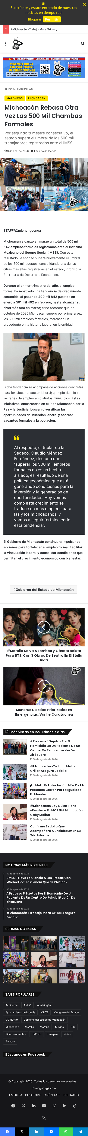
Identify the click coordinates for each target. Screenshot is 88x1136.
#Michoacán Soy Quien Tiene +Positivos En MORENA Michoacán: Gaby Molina (57, 810)
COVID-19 (12, 1019)
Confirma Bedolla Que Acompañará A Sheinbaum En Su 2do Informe (55, 830)
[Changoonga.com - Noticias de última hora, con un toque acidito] (17, 43)
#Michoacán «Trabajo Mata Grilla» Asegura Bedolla (44, 29)
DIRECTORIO (33, 1095)
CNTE (44, 1012)
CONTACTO (71, 1095)
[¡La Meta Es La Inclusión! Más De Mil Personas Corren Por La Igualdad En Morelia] (15, 791)
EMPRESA (15, 1095)
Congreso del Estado (66, 1012)
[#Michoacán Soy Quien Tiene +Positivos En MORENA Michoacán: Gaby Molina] (15, 812)
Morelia (29, 1027)
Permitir (52, 19)
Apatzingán (44, 1005)
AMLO (27, 1005)
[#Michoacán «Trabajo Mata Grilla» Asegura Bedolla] (15, 772)
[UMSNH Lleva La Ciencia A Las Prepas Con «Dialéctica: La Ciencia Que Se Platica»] (16, 943)
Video (67, 1034)
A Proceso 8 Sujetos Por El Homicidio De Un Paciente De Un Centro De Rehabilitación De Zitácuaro (55, 748)
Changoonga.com (44, 1088)
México (59, 1027)
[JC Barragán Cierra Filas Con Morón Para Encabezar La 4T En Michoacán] (44, 976)
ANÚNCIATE (52, 1095)
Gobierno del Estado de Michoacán (45, 589)
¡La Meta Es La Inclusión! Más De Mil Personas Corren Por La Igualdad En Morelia (57, 789)
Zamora (10, 1041)
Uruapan (52, 1034)
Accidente (12, 1005)
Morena (44, 1027)
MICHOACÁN (36, 98)
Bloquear (34, 19)
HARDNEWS (25, 89)
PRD (72, 1027)
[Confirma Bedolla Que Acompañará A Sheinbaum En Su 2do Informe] (15, 832)
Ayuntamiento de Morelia (20, 1012)
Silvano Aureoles (16, 1034)
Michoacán (12, 1027)
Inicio (11, 89)
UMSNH (36, 1034)
